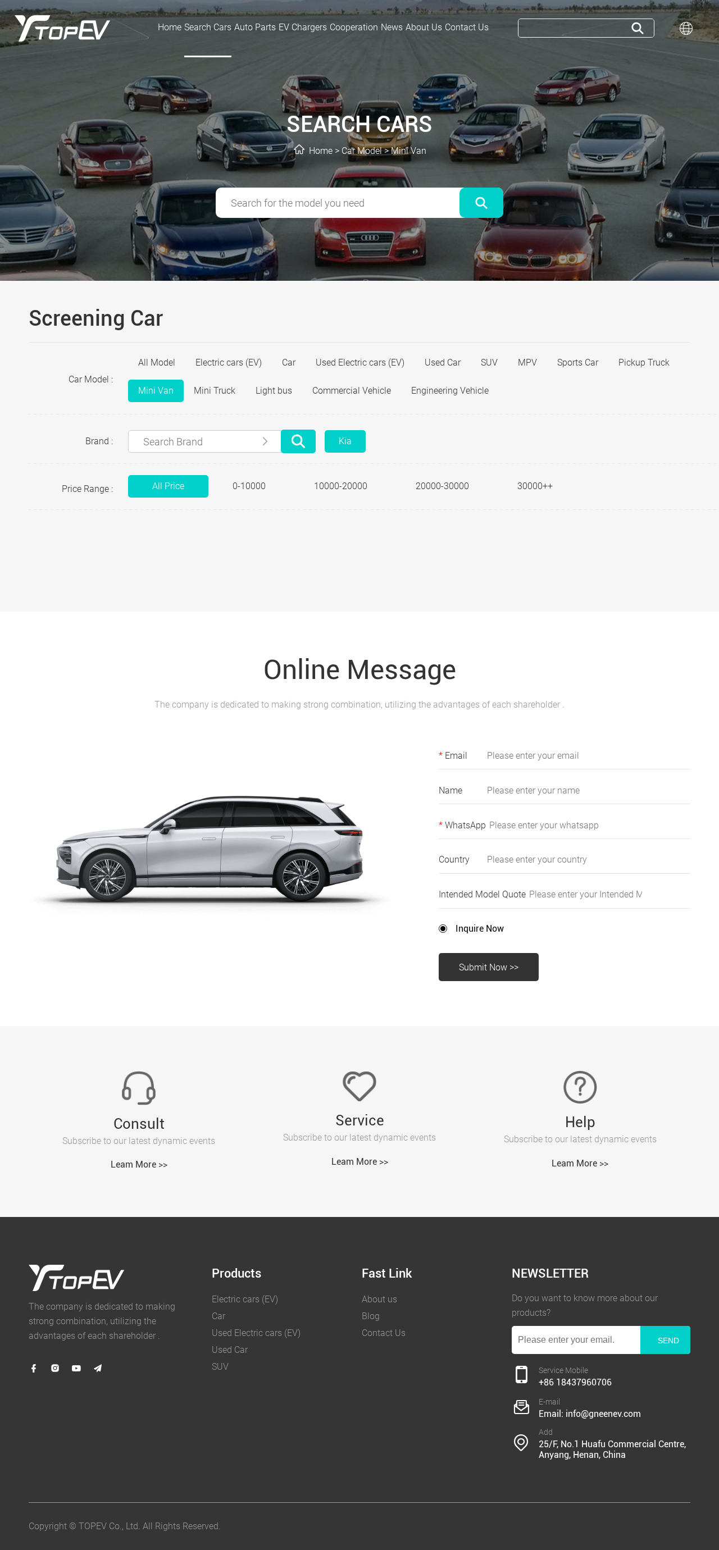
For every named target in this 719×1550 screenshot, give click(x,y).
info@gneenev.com (603, 1413)
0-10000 (249, 486)
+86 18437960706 (575, 1382)
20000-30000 (442, 486)
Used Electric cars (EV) (360, 362)
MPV (527, 362)
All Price (168, 486)
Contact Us (384, 1333)
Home (321, 150)
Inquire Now (480, 928)
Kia (345, 441)
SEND (668, 1340)
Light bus (274, 390)
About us (379, 1299)
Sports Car (577, 362)
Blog (371, 1316)
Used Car (443, 362)
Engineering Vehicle (450, 390)
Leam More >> (139, 1164)
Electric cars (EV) (228, 362)
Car (288, 362)
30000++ (535, 486)
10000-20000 (340, 486)
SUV (489, 362)
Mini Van (408, 150)
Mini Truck (214, 390)
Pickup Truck (644, 362)
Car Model (362, 150)
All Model (156, 362)
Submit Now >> (488, 967)
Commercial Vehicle (351, 390)
